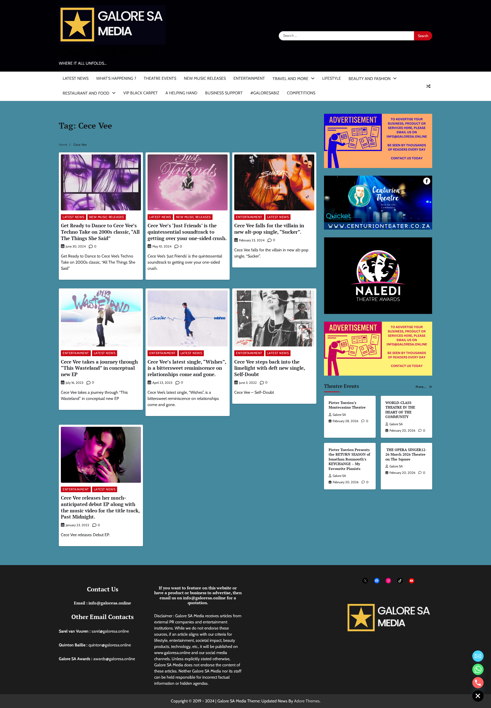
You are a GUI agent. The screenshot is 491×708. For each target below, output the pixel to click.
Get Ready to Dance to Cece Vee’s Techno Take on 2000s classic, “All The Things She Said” (100, 231)
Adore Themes (307, 701)
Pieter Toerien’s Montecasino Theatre (347, 405)
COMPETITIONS (301, 93)
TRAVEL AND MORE (290, 78)
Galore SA (339, 415)
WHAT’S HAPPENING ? (116, 78)
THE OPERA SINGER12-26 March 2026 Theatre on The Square (406, 454)
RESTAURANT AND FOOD (86, 93)
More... (421, 387)
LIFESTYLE (331, 78)
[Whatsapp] (478, 669)
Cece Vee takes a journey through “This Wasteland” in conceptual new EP (99, 368)
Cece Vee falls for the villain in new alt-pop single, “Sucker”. (269, 228)
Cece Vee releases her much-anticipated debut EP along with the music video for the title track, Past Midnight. (100, 507)
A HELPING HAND (181, 93)
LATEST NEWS (75, 78)
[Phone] (478, 682)
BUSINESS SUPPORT (224, 93)
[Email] (478, 656)
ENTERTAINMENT (249, 78)
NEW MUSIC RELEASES (205, 78)
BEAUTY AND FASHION (369, 78)
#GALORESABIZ (264, 93)
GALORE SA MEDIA (107, 53)
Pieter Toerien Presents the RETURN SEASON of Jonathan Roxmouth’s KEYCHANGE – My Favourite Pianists (349, 459)
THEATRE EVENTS (160, 78)
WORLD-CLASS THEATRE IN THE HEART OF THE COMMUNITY (400, 409)
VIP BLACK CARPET (140, 93)
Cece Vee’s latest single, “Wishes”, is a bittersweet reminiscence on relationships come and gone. (187, 368)
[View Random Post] (428, 86)
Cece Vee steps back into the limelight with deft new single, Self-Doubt (269, 368)
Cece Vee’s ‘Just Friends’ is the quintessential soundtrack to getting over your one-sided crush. (187, 231)
